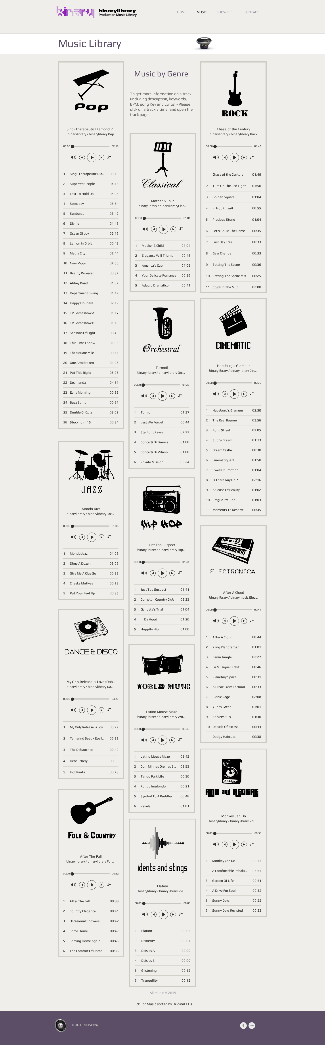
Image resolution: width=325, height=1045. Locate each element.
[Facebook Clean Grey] (243, 1025)
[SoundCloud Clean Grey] (252, 1025)
